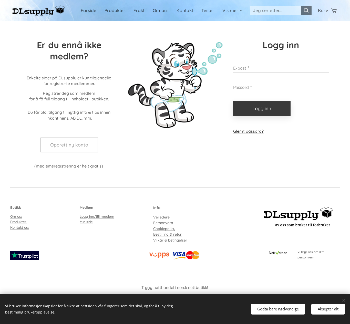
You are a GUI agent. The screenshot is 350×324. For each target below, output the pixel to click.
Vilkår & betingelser (170, 240)
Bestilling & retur (167, 234)
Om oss (16, 216)
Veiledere (161, 217)
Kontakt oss (19, 227)
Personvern (163, 223)
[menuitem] (89, 10)
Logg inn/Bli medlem (97, 216)
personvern (306, 257)
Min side (86, 222)
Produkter (18, 222)
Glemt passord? (248, 131)
